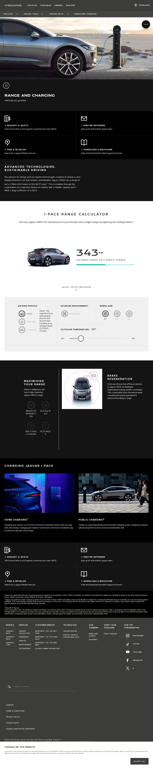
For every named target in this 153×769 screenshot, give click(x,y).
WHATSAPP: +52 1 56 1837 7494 (46, 632)
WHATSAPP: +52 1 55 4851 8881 (46, 644)
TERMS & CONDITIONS (15, 711)
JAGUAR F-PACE (10, 638)
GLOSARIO (93, 640)
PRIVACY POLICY (13, 717)
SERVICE (22, 641)
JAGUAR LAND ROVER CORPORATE (20, 729)
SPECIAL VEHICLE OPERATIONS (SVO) (71, 636)
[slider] (81, 338)
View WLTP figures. (12, 608)
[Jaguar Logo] (13, 5)
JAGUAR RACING (70, 631)
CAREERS (10, 705)
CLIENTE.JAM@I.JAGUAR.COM (47, 648)
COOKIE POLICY (12, 723)
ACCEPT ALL (139, 761)
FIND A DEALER (110, 634)
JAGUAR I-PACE (10, 632)
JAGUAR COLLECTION (24, 632)
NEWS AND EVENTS (93, 635)
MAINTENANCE (25, 645)
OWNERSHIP (24, 637)
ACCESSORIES (25, 648)
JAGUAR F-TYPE (10, 644)
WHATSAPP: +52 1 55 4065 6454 (46, 638)
